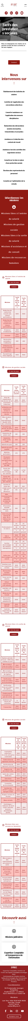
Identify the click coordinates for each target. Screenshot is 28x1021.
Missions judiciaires (14, 937)
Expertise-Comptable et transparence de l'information (14, 955)
